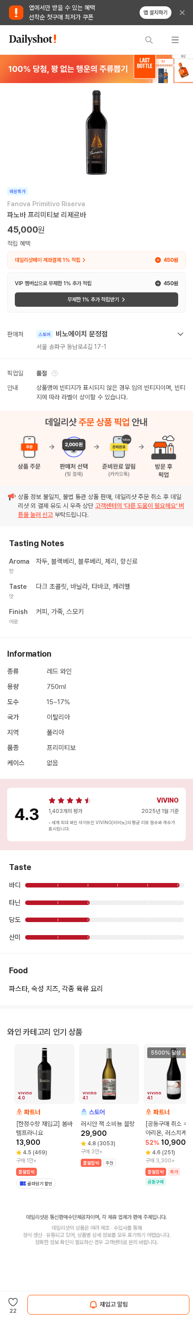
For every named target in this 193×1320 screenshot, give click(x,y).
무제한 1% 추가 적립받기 (93, 299)
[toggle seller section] (180, 334)
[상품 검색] (149, 40)
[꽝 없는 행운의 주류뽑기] (96, 68)
